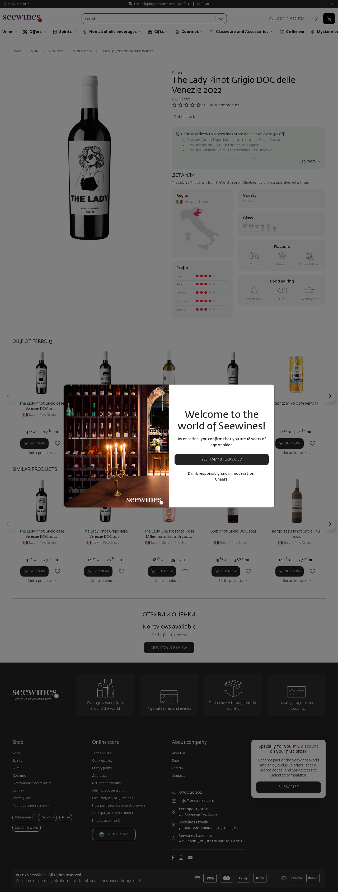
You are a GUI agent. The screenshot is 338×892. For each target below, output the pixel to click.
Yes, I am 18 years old (221, 459)
